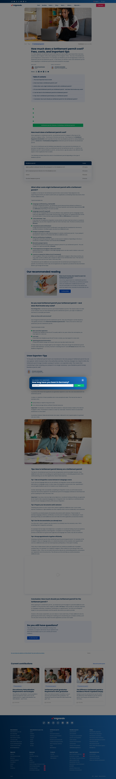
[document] (58, 389)
